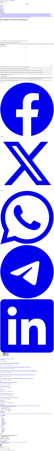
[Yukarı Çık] (0, 443)
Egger (13, 406)
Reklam (1, 9)
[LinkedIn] (13, 0)
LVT (16, 406)
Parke (2, 420)
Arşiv (2, 429)
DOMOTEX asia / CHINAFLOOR (22, 405)
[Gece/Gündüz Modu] (1, 1)
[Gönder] (8, 448)
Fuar (2, 421)
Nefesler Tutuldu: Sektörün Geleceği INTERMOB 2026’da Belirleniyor (9, 363)
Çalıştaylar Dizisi (2, 8)
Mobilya (3, 418)
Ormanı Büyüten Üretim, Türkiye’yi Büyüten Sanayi (42, 16)
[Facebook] (0, 415)
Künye (3, 431)
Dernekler (3, 422)
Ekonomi (3, 419)
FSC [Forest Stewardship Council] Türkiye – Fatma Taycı (19, 13)
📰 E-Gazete (2, 5)
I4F (4, 406)
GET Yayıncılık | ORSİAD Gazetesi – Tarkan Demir (39, 14)
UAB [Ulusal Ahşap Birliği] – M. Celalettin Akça (36, 15)
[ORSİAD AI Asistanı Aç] (1, 445)
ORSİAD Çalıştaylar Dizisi (14, 405)
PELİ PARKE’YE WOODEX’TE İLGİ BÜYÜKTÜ (7, 358)
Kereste (3, 406)
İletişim (1, 11)
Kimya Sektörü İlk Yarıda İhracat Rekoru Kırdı (6, 393)
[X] (14, 0)
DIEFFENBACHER (3, 405)
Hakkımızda (1, 10)
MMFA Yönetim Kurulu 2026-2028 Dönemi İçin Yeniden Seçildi (8, 382)
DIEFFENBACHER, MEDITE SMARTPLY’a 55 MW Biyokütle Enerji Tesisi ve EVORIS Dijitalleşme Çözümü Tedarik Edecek (17, 374)
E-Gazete (1, 7)
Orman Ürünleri (4, 423)
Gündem (3, 424)
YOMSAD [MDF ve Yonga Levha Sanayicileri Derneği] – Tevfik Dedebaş (11, 14)
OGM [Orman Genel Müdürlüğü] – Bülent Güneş (26, 14)
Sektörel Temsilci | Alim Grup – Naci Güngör (6, 13)
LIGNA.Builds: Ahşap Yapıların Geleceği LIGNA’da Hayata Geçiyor (9, 397)
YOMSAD (6, 406)
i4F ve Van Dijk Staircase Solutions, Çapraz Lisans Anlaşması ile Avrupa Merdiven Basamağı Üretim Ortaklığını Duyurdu (16, 378)
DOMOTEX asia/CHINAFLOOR (31, 405)
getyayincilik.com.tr (3, 441)
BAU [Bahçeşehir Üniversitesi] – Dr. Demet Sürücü (32, 13)
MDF (11, 406)
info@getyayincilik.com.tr (4, 440)
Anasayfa (1, 6)
